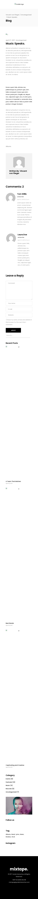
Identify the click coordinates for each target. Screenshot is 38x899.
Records (9, 789)
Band (13, 834)
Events (8, 779)
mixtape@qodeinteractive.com (19, 882)
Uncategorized (26, 15)
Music (8, 785)
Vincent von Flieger (12, 15)
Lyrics (17, 834)
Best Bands (10, 623)
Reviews (8, 837)
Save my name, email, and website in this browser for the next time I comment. (19, 322)
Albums (8, 146)
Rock (13, 837)
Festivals (9, 782)
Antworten (20, 197)
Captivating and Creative (15, 765)
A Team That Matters (13, 481)
